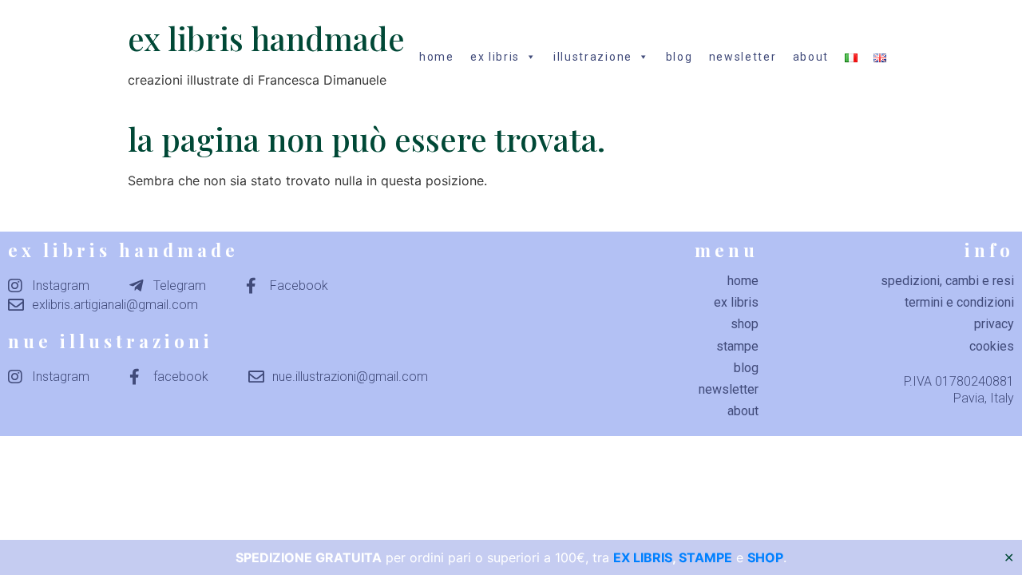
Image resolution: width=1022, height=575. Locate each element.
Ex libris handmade (266, 38)
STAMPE (705, 557)
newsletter (743, 56)
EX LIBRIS (642, 557)
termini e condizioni (959, 302)
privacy (994, 323)
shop (745, 323)
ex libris (495, 56)
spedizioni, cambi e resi (947, 280)
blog (679, 56)
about (811, 56)
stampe (737, 346)
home (436, 56)
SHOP (765, 557)
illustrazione (592, 56)
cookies (991, 346)
